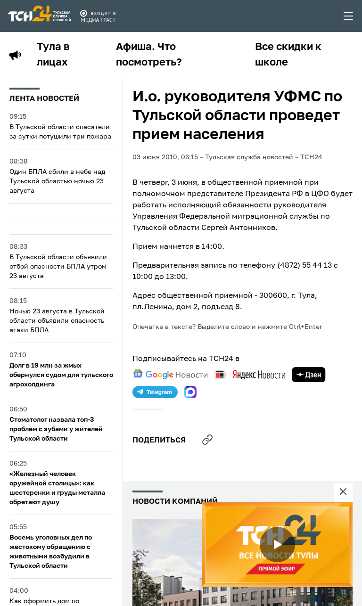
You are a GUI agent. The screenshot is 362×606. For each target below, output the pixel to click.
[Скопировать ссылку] (207, 439)
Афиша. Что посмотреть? (149, 55)
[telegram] (155, 392)
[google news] (170, 374)
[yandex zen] (309, 374)
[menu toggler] (348, 16)
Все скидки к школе (288, 55)
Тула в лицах (53, 55)
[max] (190, 392)
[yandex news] (249, 374)
